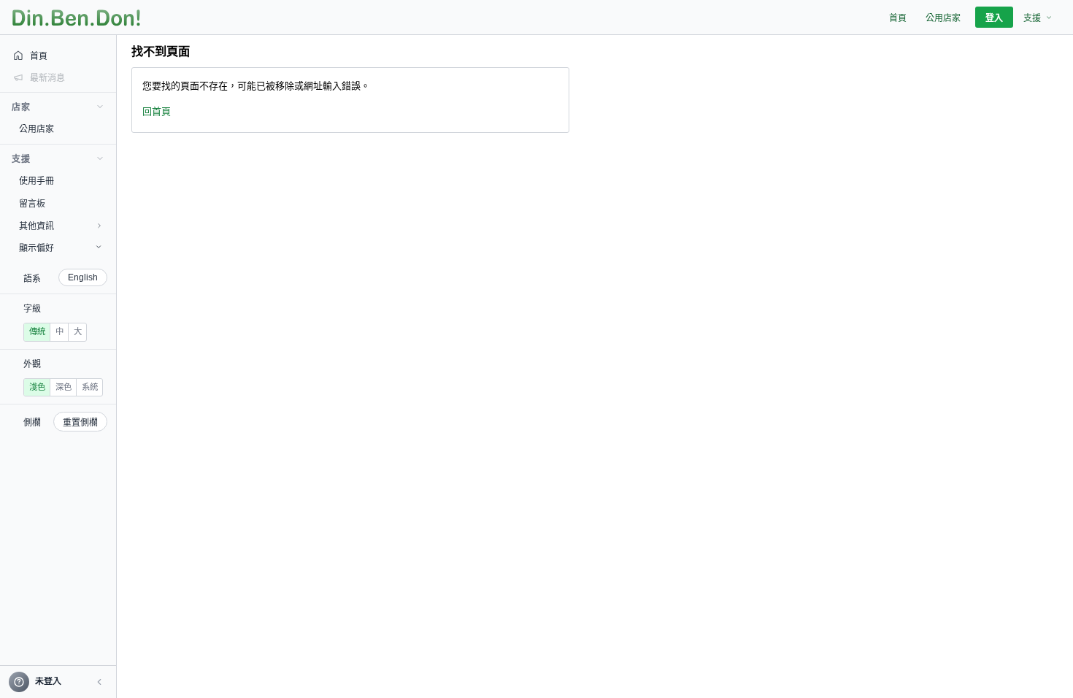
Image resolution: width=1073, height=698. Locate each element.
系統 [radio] (90, 387)
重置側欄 (80, 423)
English (83, 277)
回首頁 (156, 111)
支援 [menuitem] (1032, 18)
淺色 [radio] (37, 387)
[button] (99, 682)
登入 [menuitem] (994, 18)
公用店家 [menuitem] (943, 18)
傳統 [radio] (37, 331)
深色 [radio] (63, 387)
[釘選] (106, 128)
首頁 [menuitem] (898, 18)
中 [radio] (59, 331)
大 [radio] (78, 331)
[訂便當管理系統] (76, 17)
